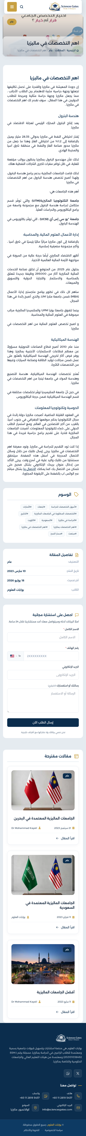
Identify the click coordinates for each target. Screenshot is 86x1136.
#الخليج (24, 513)
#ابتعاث (41, 507)
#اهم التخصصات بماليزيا (65, 527)
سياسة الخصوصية (54, 1130)
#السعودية (47, 520)
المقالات (60, 50)
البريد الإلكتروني (70, 666)
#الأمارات (27, 507)
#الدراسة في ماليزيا (67, 520)
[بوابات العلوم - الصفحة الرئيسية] (69, 1038)
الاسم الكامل (71, 629)
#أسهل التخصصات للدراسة (64, 507)
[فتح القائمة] (12, 7)
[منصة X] (78, 1073)
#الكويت (32, 520)
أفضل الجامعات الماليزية (56, 992)
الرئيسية (71, 50)
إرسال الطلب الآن (43, 722)
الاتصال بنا (29, 469)
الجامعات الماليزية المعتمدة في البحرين (44, 818)
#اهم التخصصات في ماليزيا (35, 527)
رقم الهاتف (72, 647)
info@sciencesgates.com (57, 1109)
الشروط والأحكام (31, 1130)
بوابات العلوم (15, 589)
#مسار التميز (56, 533)
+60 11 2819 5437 (62, 1097)
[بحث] (21, 7)
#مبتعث (72, 533)
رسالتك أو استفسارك (63, 685)
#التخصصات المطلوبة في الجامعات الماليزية (55, 513)
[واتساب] (68, 1073)
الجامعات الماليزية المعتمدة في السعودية (50, 905)
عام (51, 50)
